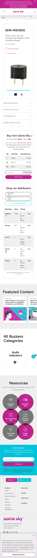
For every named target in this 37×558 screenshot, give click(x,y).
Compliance (9, 116)
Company (24, 503)
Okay (34, 535)
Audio (8, 16)
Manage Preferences (8, 551)
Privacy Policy (18, 472)
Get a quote (10, 143)
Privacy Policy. (18, 274)
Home (2, 16)
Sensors (7, 502)
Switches (8, 505)
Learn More (29, 471)
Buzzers (14, 16)
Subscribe (18, 464)
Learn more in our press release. (18, 6)
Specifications (10, 103)
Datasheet (11, 44)
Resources (24, 488)
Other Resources (11, 123)
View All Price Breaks (18, 203)
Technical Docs (10, 110)
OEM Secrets (26, 272)
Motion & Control (10, 496)
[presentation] (33, 309)
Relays (7, 499)
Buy (29, 214)
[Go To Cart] (34, 11)
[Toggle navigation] (3, 11)
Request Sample (13, 49)
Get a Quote (12, 53)
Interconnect (9, 493)
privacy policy (7, 471)
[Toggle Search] (5, 11)
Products (8, 488)
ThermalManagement (9, 508)
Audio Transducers (22, 16)
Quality (23, 493)
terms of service (18, 471)
